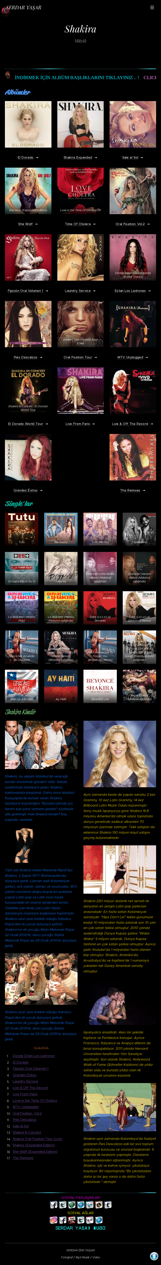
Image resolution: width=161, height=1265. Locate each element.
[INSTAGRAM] (53, 1222)
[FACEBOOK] (63, 1222)
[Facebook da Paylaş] (53, 1207)
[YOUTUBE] (72, 1222)
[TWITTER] (81, 1222)
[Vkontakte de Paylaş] (81, 1207)
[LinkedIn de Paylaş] (90, 1207)
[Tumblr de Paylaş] (108, 1207)
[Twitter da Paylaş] (63, 1207)
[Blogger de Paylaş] (99, 1207)
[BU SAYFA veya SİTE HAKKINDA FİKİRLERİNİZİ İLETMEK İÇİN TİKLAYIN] (108, 1220)
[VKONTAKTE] (99, 1222)
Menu (152, 7)
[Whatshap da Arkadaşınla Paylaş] (72, 1207)
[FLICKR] (90, 1222)
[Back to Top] (154, 1257)
